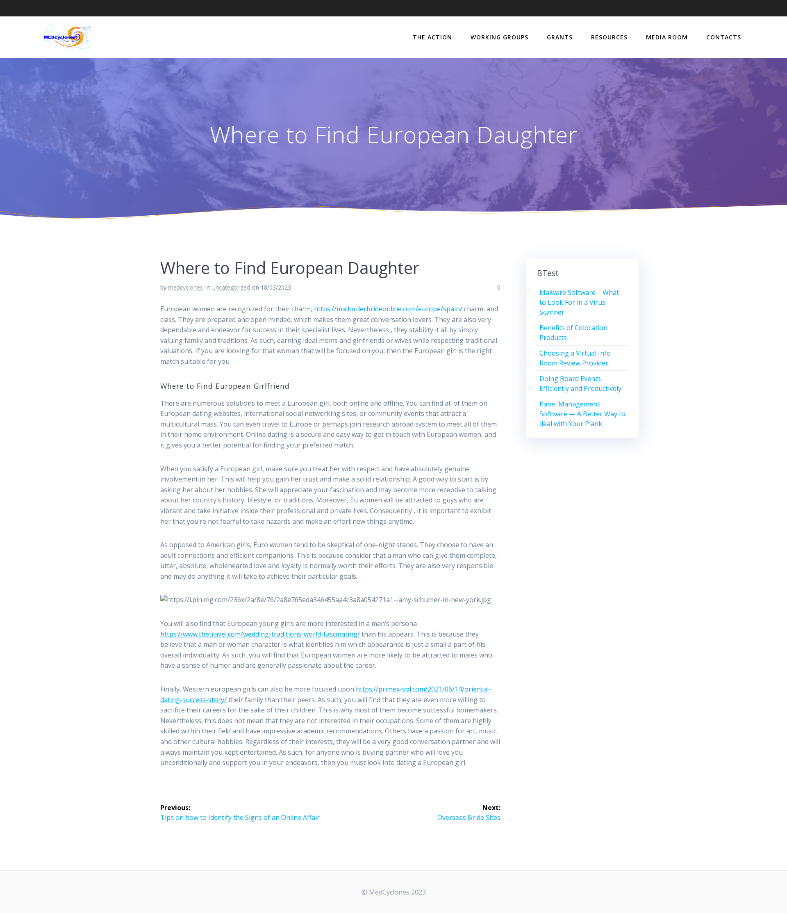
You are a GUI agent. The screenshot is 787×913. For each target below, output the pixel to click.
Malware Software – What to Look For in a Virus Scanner (579, 302)
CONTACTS (723, 37)
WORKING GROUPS (499, 37)
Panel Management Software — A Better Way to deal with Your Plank (582, 413)
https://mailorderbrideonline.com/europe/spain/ (388, 308)
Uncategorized (231, 287)
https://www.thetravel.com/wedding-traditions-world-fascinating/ (260, 634)
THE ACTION (432, 37)
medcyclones (185, 287)
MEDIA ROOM (667, 37)
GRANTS (560, 37)
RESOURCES (609, 37)
